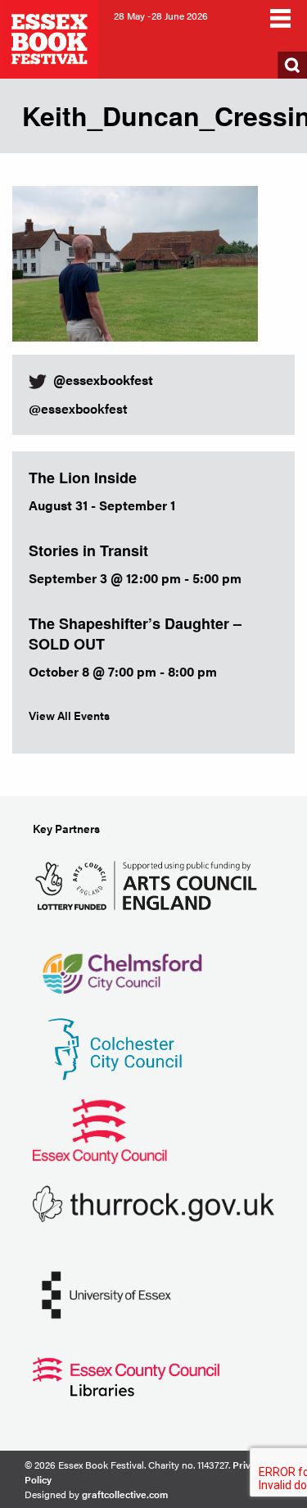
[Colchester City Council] (114, 1047)
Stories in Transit (88, 550)
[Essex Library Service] (126, 1374)
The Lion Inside (83, 477)
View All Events (69, 715)
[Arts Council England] (149, 883)
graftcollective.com (125, 1494)
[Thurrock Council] (153, 1202)
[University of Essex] (106, 1293)
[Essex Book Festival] (51, 37)
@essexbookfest (78, 408)
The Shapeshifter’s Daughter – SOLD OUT (135, 633)
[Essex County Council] (100, 1129)
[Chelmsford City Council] (121, 965)
